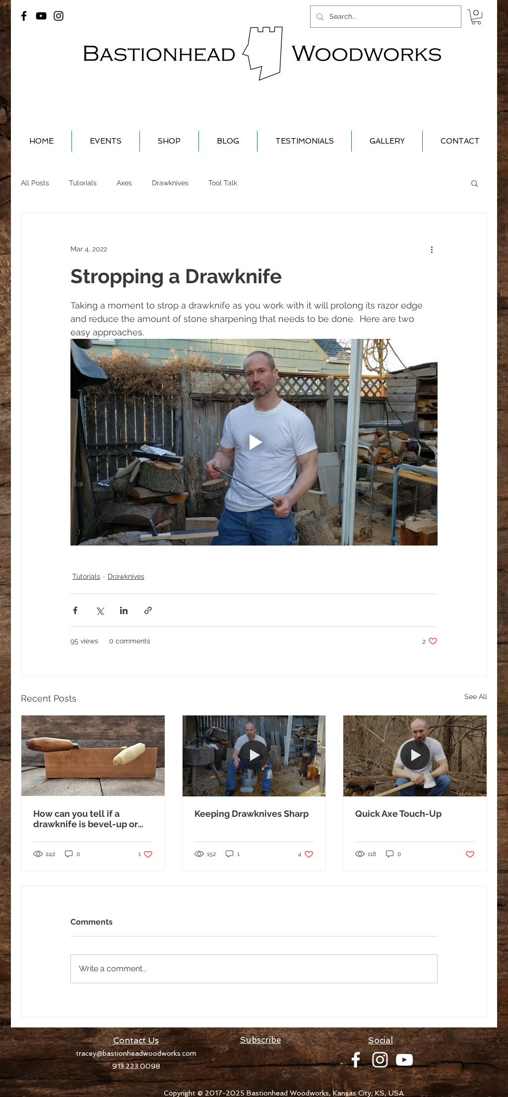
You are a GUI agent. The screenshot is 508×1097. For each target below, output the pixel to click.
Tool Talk (222, 183)
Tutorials (83, 183)
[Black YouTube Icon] (41, 15)
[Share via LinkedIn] (123, 610)
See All (475, 697)
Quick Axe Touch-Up (398, 813)
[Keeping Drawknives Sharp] (254, 755)
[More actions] (432, 249)
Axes (124, 183)
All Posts (35, 183)
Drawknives (170, 183)
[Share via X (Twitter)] (99, 610)
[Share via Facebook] (75, 610)
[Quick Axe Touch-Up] (415, 755)
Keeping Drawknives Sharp (251, 813)
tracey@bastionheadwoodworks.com (136, 1053)
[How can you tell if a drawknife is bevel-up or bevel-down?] (93, 755)
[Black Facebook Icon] (23, 15)
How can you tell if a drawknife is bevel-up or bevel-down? (85, 818)
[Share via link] (148, 610)
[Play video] (254, 442)
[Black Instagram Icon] (58, 15)
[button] (476, 16)
